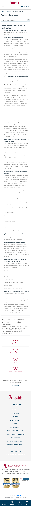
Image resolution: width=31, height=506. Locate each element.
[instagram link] (17, 404)
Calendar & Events (15, 427)
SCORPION (18, 495)
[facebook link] (11, 404)
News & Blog (15, 424)
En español (8, 11)
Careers (15, 417)
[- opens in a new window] (15, 465)
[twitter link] (14, 404)
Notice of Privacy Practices (15, 444)
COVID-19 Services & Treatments (15, 455)
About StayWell (15, 385)
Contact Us (15, 410)
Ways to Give (15, 413)
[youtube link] (19, 404)
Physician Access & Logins (15, 441)
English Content (26, 6)
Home (2, 11)
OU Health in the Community (15, 430)
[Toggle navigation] (3, 7)
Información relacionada (18, 11)
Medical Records (15, 451)
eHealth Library (15, 437)
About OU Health (15, 420)
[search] (14, 20)
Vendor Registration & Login (15, 434)
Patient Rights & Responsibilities (15, 448)
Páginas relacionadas (9, 15)
